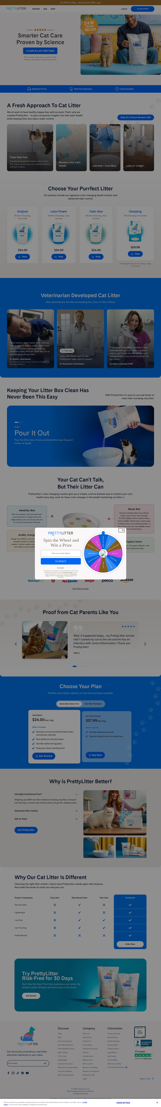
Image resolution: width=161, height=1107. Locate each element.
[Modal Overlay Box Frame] (80, 553)
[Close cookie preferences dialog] (157, 1102)
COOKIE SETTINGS (123, 1103)
